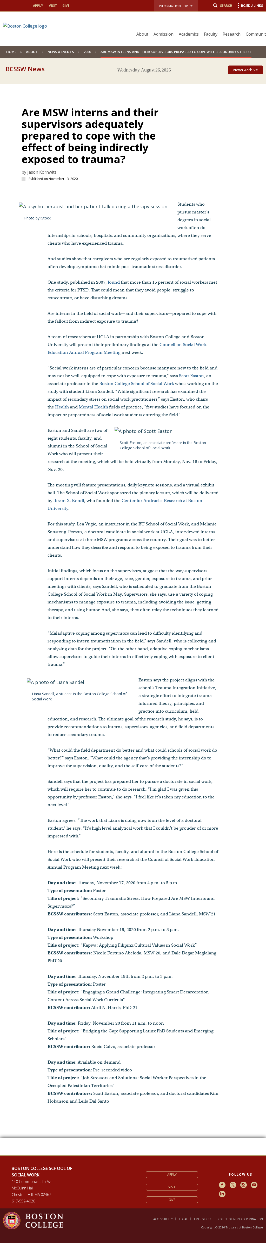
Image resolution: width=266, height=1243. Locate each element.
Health (62, 407)
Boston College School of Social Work (136, 383)
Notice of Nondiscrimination (240, 1219)
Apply (38, 5)
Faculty (210, 34)
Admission (164, 34)
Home (11, 51)
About (142, 34)
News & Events (61, 51)
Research (232, 34)
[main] (133, 615)
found (114, 282)
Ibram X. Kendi (68, 500)
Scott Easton (191, 376)
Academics (189, 34)
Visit (53, 5)
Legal (183, 1219)
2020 (87, 51)
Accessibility (163, 1219)
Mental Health (93, 407)
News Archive (245, 69)
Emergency (202, 1219)
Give (66, 5)
